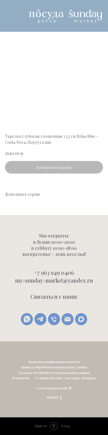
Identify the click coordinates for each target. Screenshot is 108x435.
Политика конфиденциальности (54, 362)
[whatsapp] (27, 319)
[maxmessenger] (81, 319)
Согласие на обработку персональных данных (54, 373)
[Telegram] (40, 319)
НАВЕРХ (53, 397)
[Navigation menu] (8, 16)
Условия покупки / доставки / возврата (65, 378)
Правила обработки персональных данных (54, 367)
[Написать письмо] (68, 319)
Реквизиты (20, 378)
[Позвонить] (54, 319)
